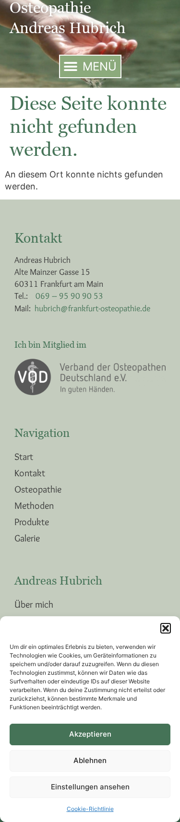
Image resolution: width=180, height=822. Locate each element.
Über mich (33, 604)
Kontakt (29, 473)
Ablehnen (90, 760)
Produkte (31, 522)
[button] (165, 628)
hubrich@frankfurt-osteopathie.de (92, 308)
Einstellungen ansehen (90, 786)
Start (23, 456)
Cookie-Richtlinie (90, 808)
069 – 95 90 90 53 (69, 296)
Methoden (34, 505)
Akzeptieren (90, 734)
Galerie (27, 538)
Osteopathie (37, 489)
